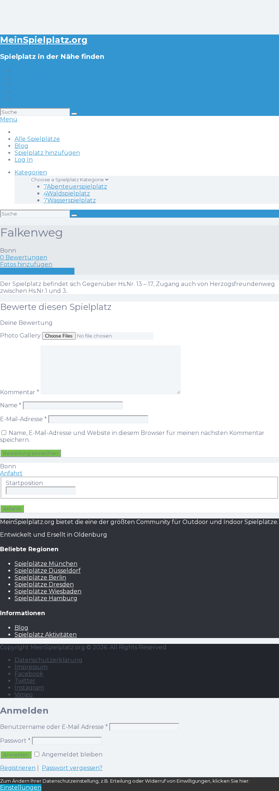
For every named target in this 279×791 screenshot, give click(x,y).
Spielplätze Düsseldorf (48, 570)
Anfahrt (11, 473)
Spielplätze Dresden (44, 584)
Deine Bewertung (26, 322)
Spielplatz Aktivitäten (46, 634)
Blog (21, 84)
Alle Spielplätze (37, 77)
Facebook (29, 673)
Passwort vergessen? (72, 767)
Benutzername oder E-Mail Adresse (54, 726)
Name (10, 405)
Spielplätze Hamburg (46, 598)
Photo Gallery (20, 335)
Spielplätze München (46, 563)
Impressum (31, 666)
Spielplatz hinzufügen (47, 91)
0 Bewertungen (23, 257)
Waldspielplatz (67, 193)
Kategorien (31, 172)
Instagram (29, 687)
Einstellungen (20, 787)
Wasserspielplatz (70, 200)
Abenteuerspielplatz (75, 186)
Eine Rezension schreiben (37, 271)
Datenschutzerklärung (48, 660)
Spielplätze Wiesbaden (48, 591)
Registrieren (18, 767)
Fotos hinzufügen (26, 264)
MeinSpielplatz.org (44, 40)
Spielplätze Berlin (40, 577)
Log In (24, 98)
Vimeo (24, 694)
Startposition (24, 483)
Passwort (15, 740)
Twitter (25, 680)
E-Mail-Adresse (23, 419)
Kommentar (19, 392)
